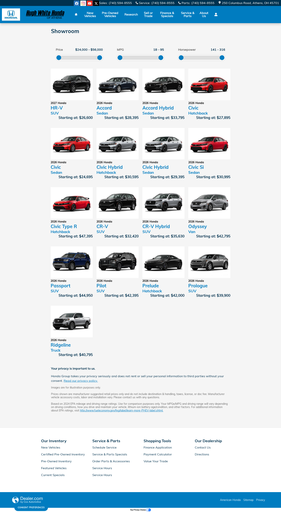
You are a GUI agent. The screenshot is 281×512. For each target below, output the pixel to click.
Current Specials (53, 475)
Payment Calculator (158, 454)
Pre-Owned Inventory (56, 461)
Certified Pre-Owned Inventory (63, 454)
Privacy (260, 500)
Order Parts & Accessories (111, 461)
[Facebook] (77, 3)
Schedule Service (104, 447)
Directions (202, 454)
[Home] (11, 14)
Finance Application (158, 447)
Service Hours (102, 468)
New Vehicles (90, 14)
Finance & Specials (167, 14)
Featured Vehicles (54, 468)
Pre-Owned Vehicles (110, 14)
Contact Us (203, 447)
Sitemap (248, 500)
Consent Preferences (31, 507)
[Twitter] (96, 3)
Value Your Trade (156, 461)
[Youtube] (90, 3)
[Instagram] (83, 3)
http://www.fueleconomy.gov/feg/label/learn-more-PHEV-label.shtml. (121, 410)
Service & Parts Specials (109, 454)
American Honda (230, 500)
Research (131, 14)
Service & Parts (187, 14)
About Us (204, 14)
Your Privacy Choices (138, 510)
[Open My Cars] (215, 14)
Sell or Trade (148, 14)
